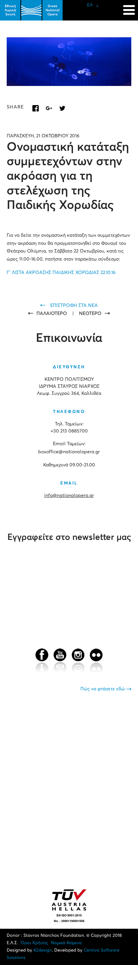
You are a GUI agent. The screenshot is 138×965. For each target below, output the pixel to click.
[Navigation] (129, 6)
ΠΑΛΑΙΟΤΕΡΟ (52, 313)
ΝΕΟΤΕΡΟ (90, 313)
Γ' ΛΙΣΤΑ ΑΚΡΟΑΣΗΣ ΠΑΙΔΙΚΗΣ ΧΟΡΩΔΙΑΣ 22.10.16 (61, 272)
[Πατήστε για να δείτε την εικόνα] (69, 61)
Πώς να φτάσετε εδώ (103, 689)
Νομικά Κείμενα (66, 943)
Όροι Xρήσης (34, 943)
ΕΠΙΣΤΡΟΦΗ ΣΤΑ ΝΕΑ (74, 305)
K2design (42, 950)
